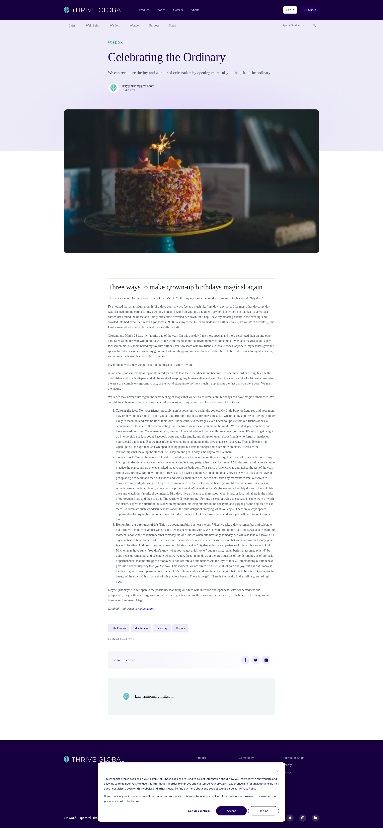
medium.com (146, 608)
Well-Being (93, 25)
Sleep (172, 25)
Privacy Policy (247, 788)
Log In (290, 9)
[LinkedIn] (266, 660)
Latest (72, 25)
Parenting (162, 628)
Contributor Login (292, 757)
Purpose (154, 25)
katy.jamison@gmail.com (138, 86)
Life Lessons (118, 628)
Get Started (310, 9)
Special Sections (291, 25)
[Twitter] (255, 660)
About (195, 10)
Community (246, 757)
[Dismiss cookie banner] (277, 771)
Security (286, 765)
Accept (231, 810)
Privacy (286, 772)
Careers (178, 10)
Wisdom (115, 25)
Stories (161, 10)
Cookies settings (199, 810)
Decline (263, 810)
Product (144, 10)
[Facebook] (245, 660)
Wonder (135, 25)
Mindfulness (141, 628)
